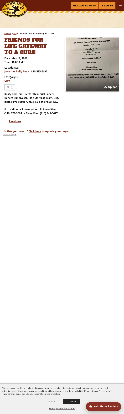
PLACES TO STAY (84, 5)
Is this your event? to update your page (36, 131)
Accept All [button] (71, 401)
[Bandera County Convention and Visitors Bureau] (15, 9)
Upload (112, 87)
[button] (92, 64)
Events (7, 33)
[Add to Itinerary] (12, 87)
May (15, 33)
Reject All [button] (52, 401)
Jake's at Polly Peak (16, 71)
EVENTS (107, 5)
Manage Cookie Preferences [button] (62, 408)
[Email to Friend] (8, 87)
